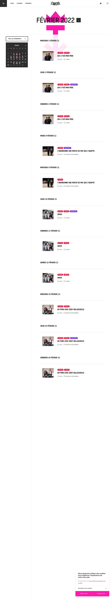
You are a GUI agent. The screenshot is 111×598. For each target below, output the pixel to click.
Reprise (60, 211)
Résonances (28, 3)
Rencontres (74, 84)
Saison (12, 3)
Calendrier (19, 3)
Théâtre (67, 52)
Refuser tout (83, 593)
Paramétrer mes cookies (85, 588)
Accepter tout (101, 593)
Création (60, 52)
